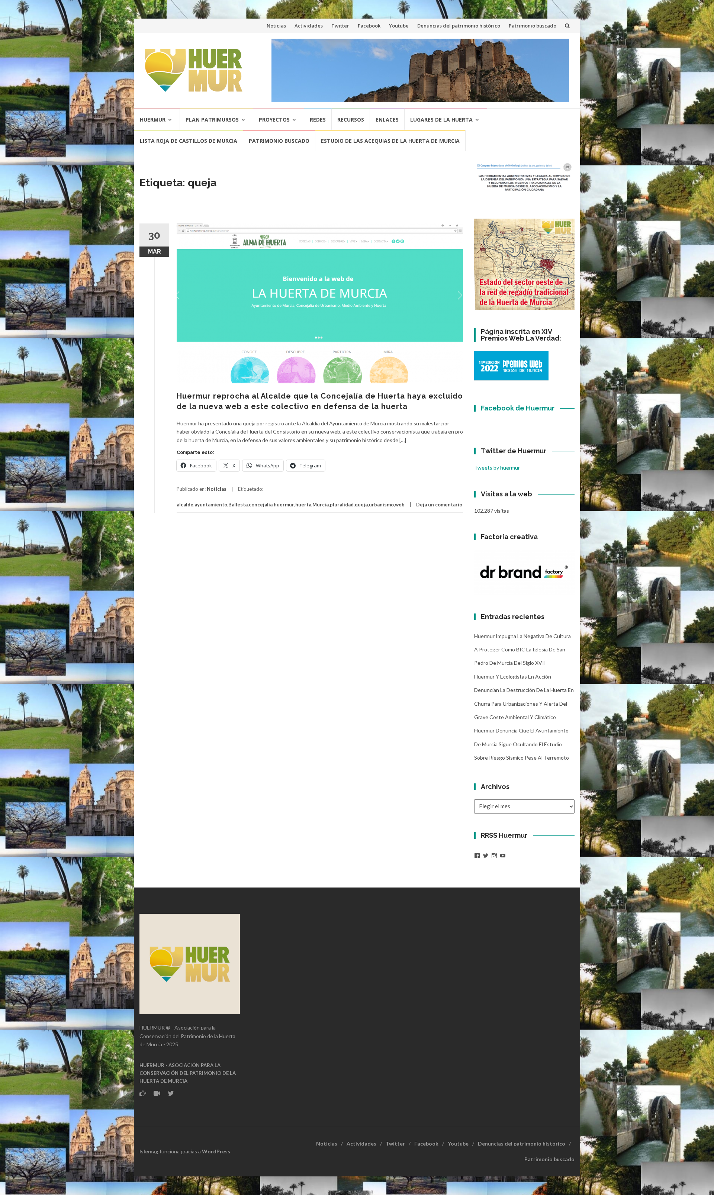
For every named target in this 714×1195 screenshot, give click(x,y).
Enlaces (387, 119)
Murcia (320, 505)
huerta (303, 505)
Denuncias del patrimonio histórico (458, 25)
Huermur (152, 119)
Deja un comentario (439, 505)
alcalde (185, 505)
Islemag (148, 1151)
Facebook (369, 25)
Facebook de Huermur (517, 408)
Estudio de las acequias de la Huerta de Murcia (390, 140)
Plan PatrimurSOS (212, 119)
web (400, 505)
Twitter (340, 25)
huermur (284, 505)
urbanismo (381, 505)
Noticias (276, 25)
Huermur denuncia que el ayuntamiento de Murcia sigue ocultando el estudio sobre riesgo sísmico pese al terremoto (521, 744)
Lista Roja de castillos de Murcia (188, 140)
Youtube (399, 25)
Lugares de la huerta (441, 119)
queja (361, 505)
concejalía (261, 505)
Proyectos (274, 119)
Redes (318, 119)
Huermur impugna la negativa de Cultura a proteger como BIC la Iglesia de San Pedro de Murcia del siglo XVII (522, 649)
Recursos (350, 119)
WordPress (216, 1151)
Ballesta (238, 505)
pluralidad (342, 505)
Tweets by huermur (497, 467)
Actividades (309, 25)
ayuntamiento (210, 505)
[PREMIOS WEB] (511, 365)
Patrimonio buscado (532, 25)
